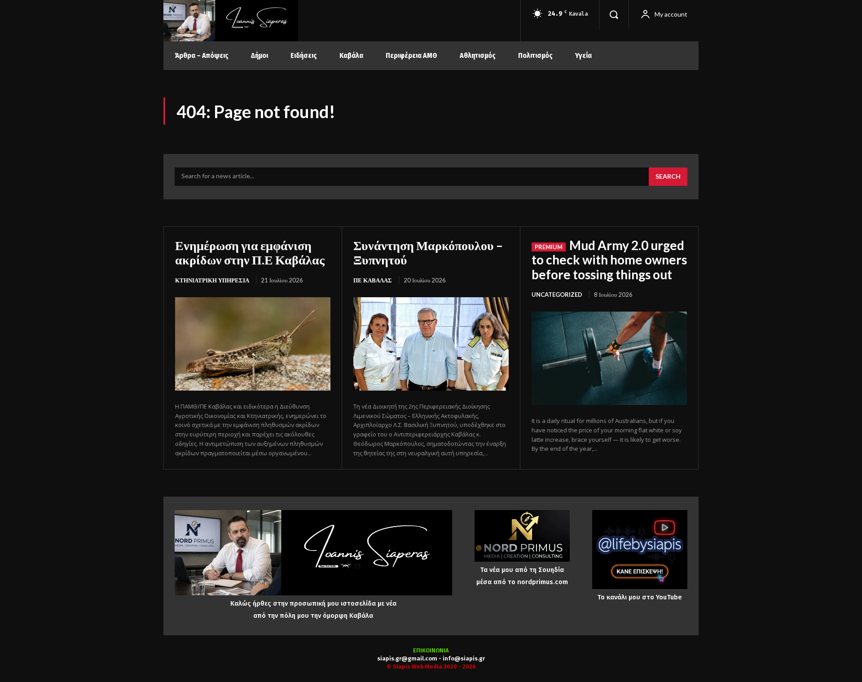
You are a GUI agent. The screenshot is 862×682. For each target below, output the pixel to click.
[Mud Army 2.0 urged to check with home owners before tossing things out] (609, 358)
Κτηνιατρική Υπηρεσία (212, 280)
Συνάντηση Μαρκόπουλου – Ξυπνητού (428, 252)
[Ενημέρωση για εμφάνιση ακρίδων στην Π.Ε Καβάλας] (252, 344)
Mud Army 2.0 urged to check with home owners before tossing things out (609, 260)
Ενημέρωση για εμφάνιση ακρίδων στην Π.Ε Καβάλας (250, 252)
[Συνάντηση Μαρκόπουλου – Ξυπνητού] (431, 344)
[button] (613, 14)
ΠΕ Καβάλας (372, 280)
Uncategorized (557, 294)
